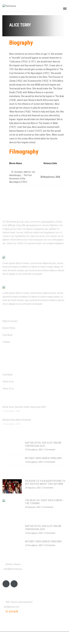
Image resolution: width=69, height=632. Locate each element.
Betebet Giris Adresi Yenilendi (17, 419)
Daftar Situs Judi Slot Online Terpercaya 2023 (24, 406)
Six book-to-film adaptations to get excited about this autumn (45, 482)
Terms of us (8, 381)
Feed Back (8, 334)
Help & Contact (10, 321)
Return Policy (9, 327)
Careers (6, 341)
